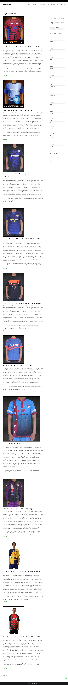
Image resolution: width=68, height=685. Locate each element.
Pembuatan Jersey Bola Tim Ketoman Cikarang (21, 46)
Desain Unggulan (18, 112)
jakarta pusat (16, 53)
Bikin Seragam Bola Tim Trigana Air (17, 110)
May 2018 (51, 48)
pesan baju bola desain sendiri (34, 60)
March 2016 (52, 75)
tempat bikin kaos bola (9, 66)
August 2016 (52, 70)
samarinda (36, 63)
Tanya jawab (53, 4)
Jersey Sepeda (52, 142)
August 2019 (52, 39)
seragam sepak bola (11, 64)
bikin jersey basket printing (35, 50)
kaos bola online (19, 454)
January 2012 (52, 120)
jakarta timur (26, 53)
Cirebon (16, 450)
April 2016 (51, 73)
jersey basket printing (13, 119)
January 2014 (52, 91)
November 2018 (52, 43)
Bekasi (13, 50)
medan (38, 57)
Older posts (6, 675)
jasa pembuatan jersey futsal (20, 54)
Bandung (10, 50)
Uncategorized (52, 162)
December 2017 (52, 50)
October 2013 (52, 93)
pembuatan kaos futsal (11, 60)
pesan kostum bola (23, 63)
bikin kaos (20, 51)
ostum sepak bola (24, 188)
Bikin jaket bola (18, 50)
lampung (29, 57)
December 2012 (52, 109)
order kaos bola (18, 58)
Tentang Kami (35, 4)
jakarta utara (31, 53)
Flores (39, 450)
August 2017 (52, 55)
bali (3, 50)
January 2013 (52, 106)
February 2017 (52, 59)
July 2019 (51, 41)
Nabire (10, 457)
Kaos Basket (52, 144)
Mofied (28, 48)
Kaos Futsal (23, 243)
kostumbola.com (37, 683)
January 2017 (52, 61)
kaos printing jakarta (9, 57)
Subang (15, 464)
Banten (21, 447)
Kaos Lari (51, 148)
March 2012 (52, 115)
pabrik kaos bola (24, 58)
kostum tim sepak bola (23, 57)
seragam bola (5, 64)
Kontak (61, 4)
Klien (57, 4)
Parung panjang (5, 586)
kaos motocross (39, 647)
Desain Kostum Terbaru (11, 48)
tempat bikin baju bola (14, 129)
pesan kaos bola (6, 63)
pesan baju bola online (13, 61)
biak (15, 50)
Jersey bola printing (16, 56)
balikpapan (6, 50)
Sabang (19, 463)
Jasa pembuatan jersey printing (31, 54)
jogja (26, 56)
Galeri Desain (56, 1)
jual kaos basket (24, 647)
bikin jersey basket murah (26, 50)
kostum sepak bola (16, 57)
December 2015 (52, 77)
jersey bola (10, 56)
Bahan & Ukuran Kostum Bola (44, 4)
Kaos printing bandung (34, 56)
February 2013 (52, 104)
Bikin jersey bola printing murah (14, 115)
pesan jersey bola (27, 61)
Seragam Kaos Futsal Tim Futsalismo (17, 365)
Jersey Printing (22, 56)
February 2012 (52, 118)
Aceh (10, 447)
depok (35, 51)
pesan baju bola (25, 60)
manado (35, 57)
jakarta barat (11, 53)
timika (14, 66)
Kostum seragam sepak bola (20, 446)
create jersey (21, 450)
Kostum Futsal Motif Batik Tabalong (17, 509)
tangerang (31, 64)
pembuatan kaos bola (14, 124)
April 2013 (51, 100)
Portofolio (51, 157)
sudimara (18, 464)
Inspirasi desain (18, 48)
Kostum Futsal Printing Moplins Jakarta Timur (22, 636)
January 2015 (52, 84)
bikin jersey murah (15, 51)
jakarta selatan (21, 53)
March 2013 (52, 102)
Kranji (19, 456)
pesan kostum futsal (30, 63)
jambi (34, 53)
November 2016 (52, 66)
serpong (9, 464)
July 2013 (51, 97)
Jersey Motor (52, 139)
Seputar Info (52, 160)
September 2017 (53, 52)
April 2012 (51, 113)
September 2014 (53, 86)
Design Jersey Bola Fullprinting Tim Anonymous (22, 303)
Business (51, 128)
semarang (39, 63)
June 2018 (51, 46)
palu (31, 58)
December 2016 (52, 64)
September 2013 (53, 95)
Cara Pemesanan (50, 1)
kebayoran (8, 456)
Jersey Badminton (53, 137)
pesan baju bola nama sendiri (17, 125)
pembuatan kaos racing (19, 60)
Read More (5, 75)
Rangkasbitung (14, 463)
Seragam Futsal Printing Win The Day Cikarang (22, 571)
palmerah (37, 457)
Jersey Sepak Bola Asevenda (14, 443)
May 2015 (51, 82)
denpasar (32, 51)
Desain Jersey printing (7, 183)
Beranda (29, 4)
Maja (24, 456)
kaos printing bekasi (12, 121)
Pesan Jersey (62, 1)
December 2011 (52, 122)
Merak (4, 457)
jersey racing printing (15, 647)
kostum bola (23, 48)
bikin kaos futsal (25, 51)
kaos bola (28, 56)
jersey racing (8, 454)
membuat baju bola (6, 58)
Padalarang (31, 457)
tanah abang (26, 464)
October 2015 (52, 79)
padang (28, 58)
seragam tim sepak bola (19, 64)
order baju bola (12, 58)
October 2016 (52, 68)
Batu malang (27, 447)
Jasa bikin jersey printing (9, 118)
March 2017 (52, 57)
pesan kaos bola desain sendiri (14, 63)
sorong (25, 64)
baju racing (13, 640)
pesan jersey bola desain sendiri (35, 61)
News (51, 155)
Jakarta (7, 53)
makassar (32, 57)
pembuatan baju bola (35, 58)
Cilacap (14, 450)
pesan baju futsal (20, 61)
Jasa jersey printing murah (10, 54)
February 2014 (52, 88)
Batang (24, 447)
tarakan (35, 64)
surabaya (28, 64)
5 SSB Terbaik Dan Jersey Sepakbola (56, 33)
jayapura (37, 54)
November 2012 (52, 111)
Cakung (11, 450)
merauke (7, 457)
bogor (29, 51)
